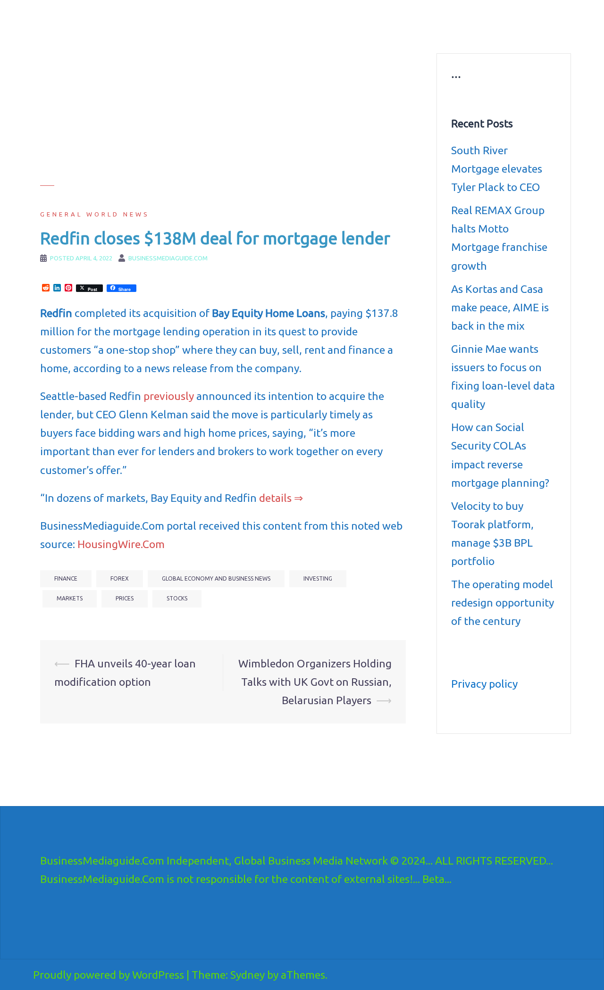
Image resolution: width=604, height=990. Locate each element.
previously (168, 396)
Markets (70, 598)
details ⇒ (281, 498)
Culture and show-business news (364, 21)
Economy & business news (263, 21)
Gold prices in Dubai (516, 21)
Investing (317, 578)
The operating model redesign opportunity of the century (502, 602)
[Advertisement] (223, 119)
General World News (95, 214)
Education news (450, 21)
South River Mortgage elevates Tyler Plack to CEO (496, 168)
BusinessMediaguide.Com (126, 19)
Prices (125, 598)
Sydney (247, 975)
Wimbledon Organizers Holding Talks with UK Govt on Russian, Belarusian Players (315, 681)
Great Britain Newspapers (352, 33)
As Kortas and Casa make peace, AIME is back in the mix (500, 307)
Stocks (177, 598)
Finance (65, 578)
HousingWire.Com (121, 544)
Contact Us (419, 33)
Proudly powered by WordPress (108, 975)
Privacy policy (484, 684)
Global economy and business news (216, 578)
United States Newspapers (263, 33)
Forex (119, 578)
